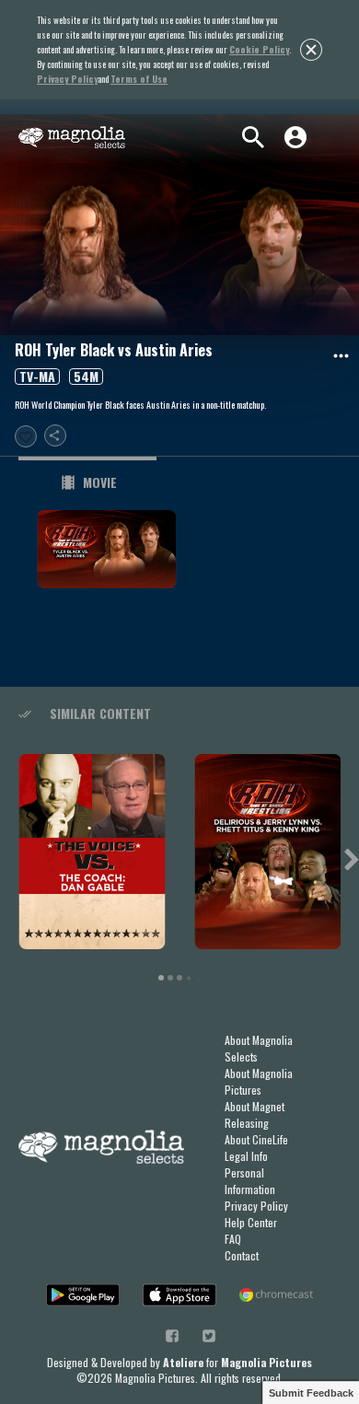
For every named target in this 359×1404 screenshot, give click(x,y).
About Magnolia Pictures (259, 1081)
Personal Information (250, 1181)
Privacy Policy (256, 1205)
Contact (242, 1255)
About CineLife (256, 1139)
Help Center (251, 1222)
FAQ (233, 1239)
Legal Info (246, 1156)
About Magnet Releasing (254, 1114)
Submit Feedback (311, 1392)
